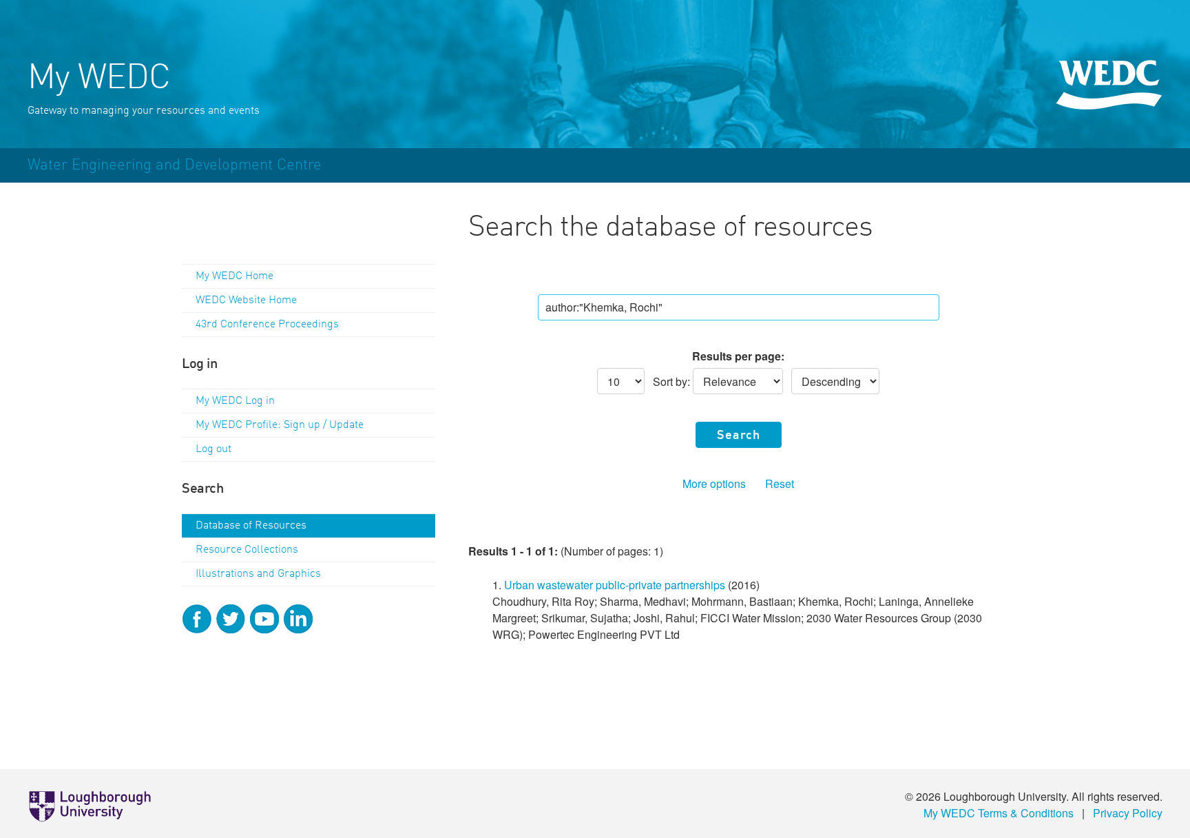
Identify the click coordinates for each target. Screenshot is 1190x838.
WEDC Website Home (246, 300)
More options (714, 483)
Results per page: (738, 356)
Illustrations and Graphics (258, 574)
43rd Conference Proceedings (267, 324)
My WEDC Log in (235, 401)
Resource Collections (247, 549)
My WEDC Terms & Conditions (998, 813)
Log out (213, 449)
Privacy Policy (1127, 813)
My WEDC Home (234, 276)
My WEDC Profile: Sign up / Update (280, 425)
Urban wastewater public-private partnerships (614, 585)
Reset (779, 483)
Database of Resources (251, 525)
